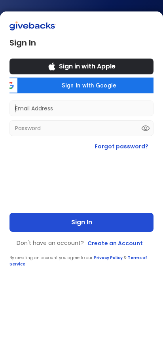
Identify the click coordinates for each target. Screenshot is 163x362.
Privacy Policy (108, 258)
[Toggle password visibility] (145, 128)
